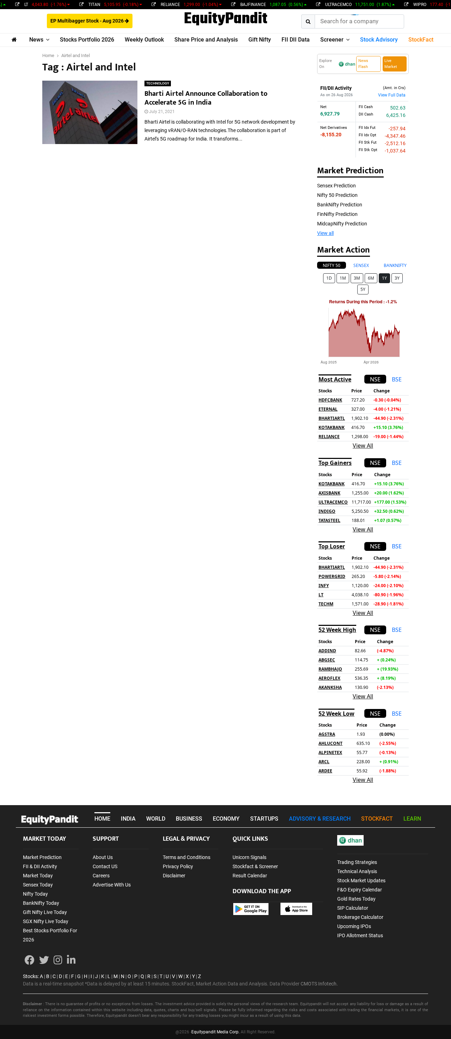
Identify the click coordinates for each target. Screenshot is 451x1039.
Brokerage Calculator (360, 917)
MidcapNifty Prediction (342, 223)
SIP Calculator (352, 908)
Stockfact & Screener (255, 866)
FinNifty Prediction (337, 214)
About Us (103, 857)
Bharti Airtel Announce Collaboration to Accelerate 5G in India (205, 98)
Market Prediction (42, 857)
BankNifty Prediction (339, 204)
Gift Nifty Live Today (45, 912)
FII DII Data (296, 39)
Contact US (105, 866)
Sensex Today (38, 885)
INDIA (128, 818)
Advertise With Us (112, 885)
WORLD (155, 818)
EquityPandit (225, 19)
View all (325, 233)
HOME (102, 818)
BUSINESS (189, 818)
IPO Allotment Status (360, 935)
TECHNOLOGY (157, 83)
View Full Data (392, 95)
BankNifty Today (41, 903)
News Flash (363, 63)
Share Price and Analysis (206, 39)
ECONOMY (226, 818)
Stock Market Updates (361, 880)
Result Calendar (250, 875)
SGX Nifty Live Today (45, 921)
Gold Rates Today (356, 899)
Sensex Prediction (336, 185)
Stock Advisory (379, 39)
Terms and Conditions (186, 857)
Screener (332, 39)
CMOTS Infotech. (319, 984)
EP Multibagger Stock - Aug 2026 (87, 21)
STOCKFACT (377, 818)
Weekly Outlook (144, 39)
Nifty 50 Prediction (337, 195)
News (36, 39)
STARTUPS (264, 818)
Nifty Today (35, 894)
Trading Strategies (357, 862)
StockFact (420, 39)
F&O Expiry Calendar (359, 889)
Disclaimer (174, 875)
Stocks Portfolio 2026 (87, 39)
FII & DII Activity (40, 866)
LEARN (412, 818)
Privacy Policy (178, 866)
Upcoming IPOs (354, 926)
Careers (101, 875)
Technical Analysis (357, 871)
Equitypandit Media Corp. (215, 1031)
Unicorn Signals (249, 857)
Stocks (30, 976)
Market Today (38, 875)
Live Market (390, 63)
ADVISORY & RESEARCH (320, 818)
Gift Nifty (259, 39)
